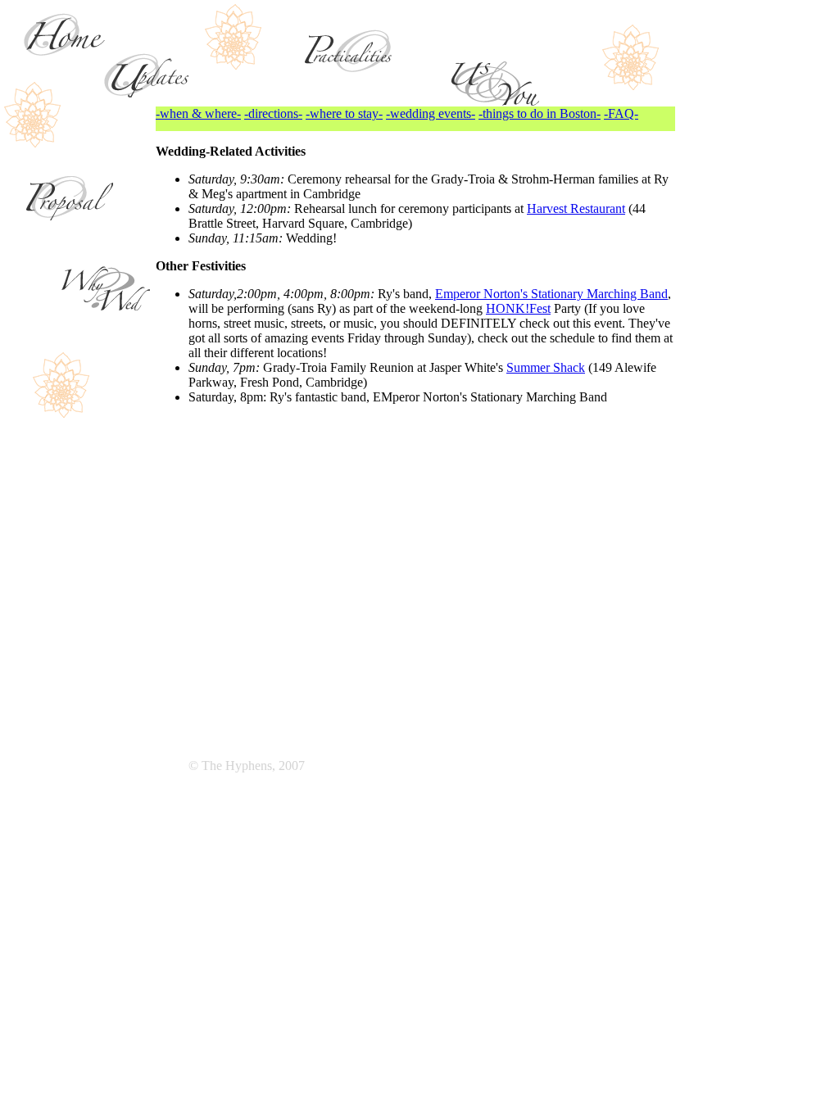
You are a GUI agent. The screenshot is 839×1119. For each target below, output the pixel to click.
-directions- (273, 113)
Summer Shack (545, 367)
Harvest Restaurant (576, 208)
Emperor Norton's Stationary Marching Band (551, 294)
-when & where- (198, 113)
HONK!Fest (518, 308)
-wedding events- (430, 113)
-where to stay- (344, 113)
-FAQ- (621, 113)
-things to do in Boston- (539, 113)
